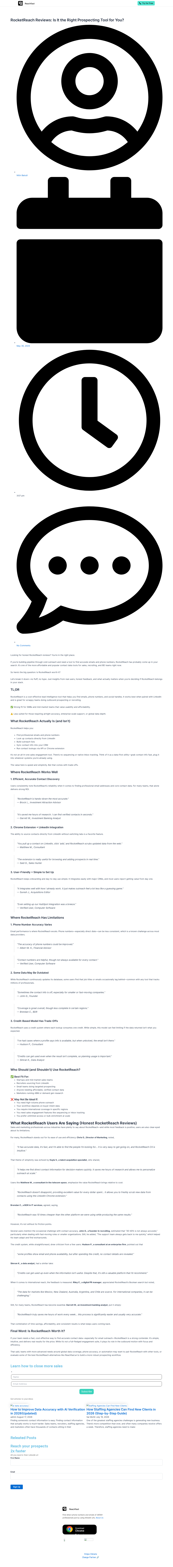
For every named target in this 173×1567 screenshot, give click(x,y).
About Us (99, 1518)
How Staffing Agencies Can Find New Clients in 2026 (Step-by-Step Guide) (121, 1411)
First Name (15, 1458)
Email (13, 1472)
